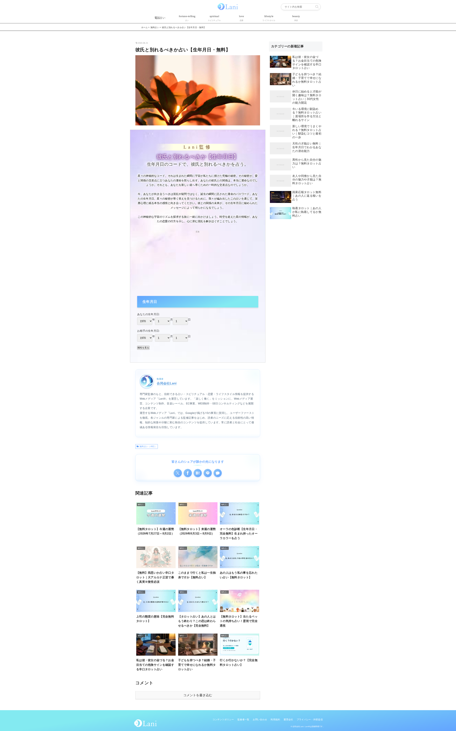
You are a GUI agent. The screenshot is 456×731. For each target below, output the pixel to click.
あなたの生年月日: (148, 314)
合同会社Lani (167, 383)
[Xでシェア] (178, 473)
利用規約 (275, 719)
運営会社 (288, 719)
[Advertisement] (197, 258)
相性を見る (143, 347)
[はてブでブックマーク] (198, 473)
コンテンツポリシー (223, 719)
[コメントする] (218, 473)
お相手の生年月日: (148, 330)
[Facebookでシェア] (188, 473)
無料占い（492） (148, 446)
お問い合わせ (260, 719)
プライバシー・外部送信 (310, 719)
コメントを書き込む (197, 695)
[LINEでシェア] (208, 473)
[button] (317, 7)
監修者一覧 (243, 719)
